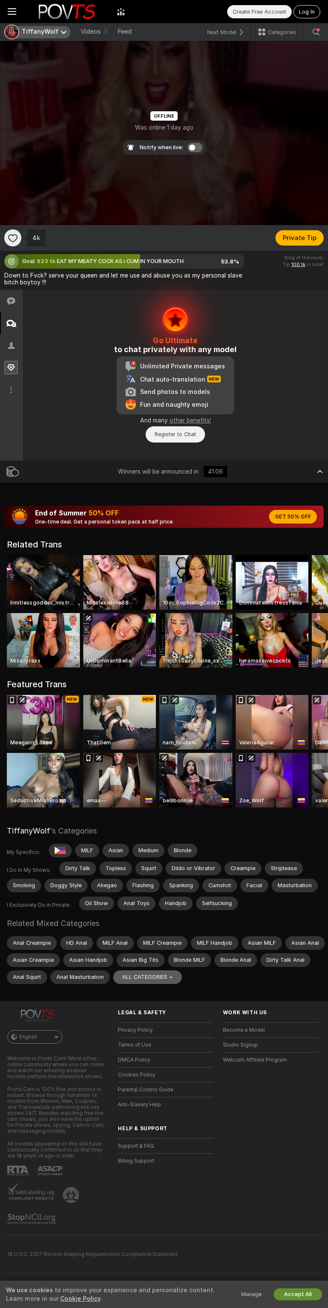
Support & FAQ (136, 1146)
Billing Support (136, 1161)
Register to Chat (175, 434)
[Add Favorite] (12, 237)
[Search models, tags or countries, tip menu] (316, 32)
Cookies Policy (136, 1075)
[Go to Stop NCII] (32, 1219)
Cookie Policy (80, 1298)
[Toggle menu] (12, 11)
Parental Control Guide (145, 1090)
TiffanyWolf (28, 830)
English (28, 1037)
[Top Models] (120, 11)
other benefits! (190, 420)
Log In (307, 12)
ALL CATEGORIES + (147, 977)
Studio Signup (240, 1045)
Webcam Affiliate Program (255, 1060)
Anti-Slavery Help (139, 1105)
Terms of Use (134, 1045)
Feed (124, 31)
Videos (94, 31)
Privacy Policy (135, 1030)
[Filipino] (60, 850)
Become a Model (244, 1030)
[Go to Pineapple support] (72, 1195)
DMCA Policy (134, 1060)
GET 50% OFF (293, 517)
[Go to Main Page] (66, 11)
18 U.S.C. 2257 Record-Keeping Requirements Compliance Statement (92, 1254)
